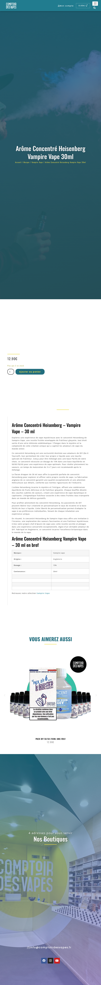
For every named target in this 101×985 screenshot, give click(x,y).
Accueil (18, 162)
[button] (95, 8)
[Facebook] (44, 961)
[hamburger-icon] (95, 3)
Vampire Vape (37, 162)
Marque (27, 162)
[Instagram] (50, 961)
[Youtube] (57, 961)
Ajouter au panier (30, 371)
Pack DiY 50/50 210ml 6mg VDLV (51, 738)
